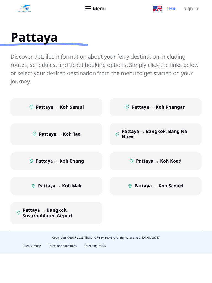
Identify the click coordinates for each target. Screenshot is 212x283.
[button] (157, 8)
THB (171, 8)
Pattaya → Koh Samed (158, 186)
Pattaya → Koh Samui (60, 107)
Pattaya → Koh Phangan (159, 107)
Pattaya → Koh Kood (158, 161)
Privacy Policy (32, 246)
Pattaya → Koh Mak (60, 186)
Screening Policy (95, 246)
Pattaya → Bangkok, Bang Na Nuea (154, 134)
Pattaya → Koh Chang (60, 161)
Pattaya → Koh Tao (60, 134)
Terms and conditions (62, 246)
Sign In (191, 8)
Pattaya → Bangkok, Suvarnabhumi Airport (48, 213)
